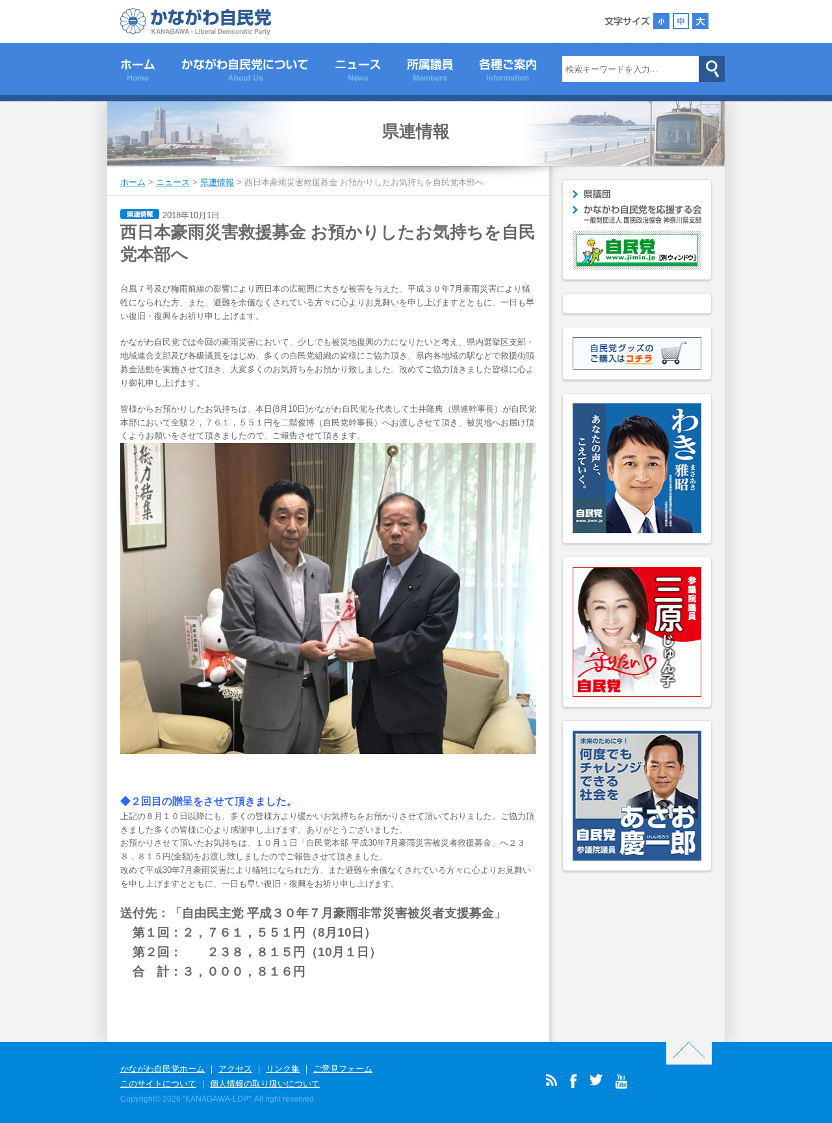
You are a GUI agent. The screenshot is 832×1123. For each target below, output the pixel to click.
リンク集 (283, 1069)
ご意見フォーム (342, 1069)
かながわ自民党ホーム (162, 1069)
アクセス (235, 1069)
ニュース (358, 72)
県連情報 (416, 131)
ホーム (137, 72)
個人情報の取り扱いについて (265, 1084)
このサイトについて (158, 1084)
